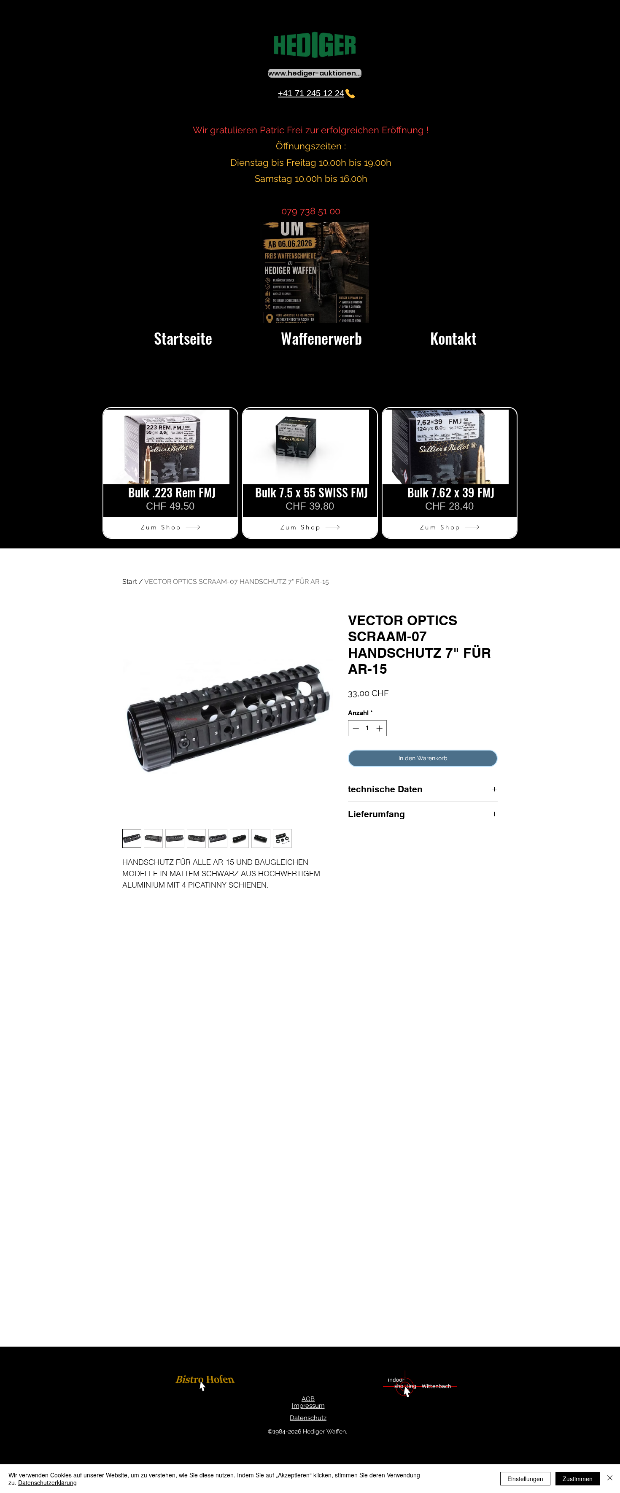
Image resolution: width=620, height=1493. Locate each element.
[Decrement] (355, 728)
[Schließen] (610, 1478)
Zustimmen (578, 1478)
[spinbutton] (368, 728)
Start (129, 582)
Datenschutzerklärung (47, 1482)
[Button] (206, 1384)
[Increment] (380, 728)
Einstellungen (525, 1478)
